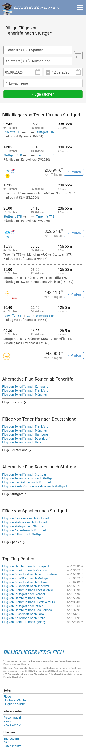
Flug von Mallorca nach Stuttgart (24, 522)
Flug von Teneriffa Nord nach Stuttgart (28, 478)
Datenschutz (12, 746)
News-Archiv (12, 725)
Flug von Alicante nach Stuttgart (24, 530)
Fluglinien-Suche (14, 704)
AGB (6, 742)
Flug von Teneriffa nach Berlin (22, 442)
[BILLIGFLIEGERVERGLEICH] (30, 13)
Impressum (11, 738)
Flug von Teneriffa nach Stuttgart (24, 474)
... (28, 132)
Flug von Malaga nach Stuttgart (24, 526)
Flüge (7, 696)
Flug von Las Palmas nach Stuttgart (26, 482)
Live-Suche (17, 677)
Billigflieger (8, 668)
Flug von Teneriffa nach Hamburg (25, 434)
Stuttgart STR (45, 132)
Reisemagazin (12, 717)
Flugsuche (33, 668)
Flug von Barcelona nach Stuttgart (25, 518)
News (7, 721)
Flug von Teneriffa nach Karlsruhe (25, 386)
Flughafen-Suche (14, 700)
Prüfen (76, 172)
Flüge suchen (43, 94)
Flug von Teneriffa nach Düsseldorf (26, 438)
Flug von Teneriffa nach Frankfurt (25, 390)
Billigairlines (56, 671)
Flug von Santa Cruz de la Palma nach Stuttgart (34, 486)
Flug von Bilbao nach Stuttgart (23, 534)
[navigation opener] (80, 7)
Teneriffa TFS (12, 132)
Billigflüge (33, 671)
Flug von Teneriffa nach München (25, 394)
